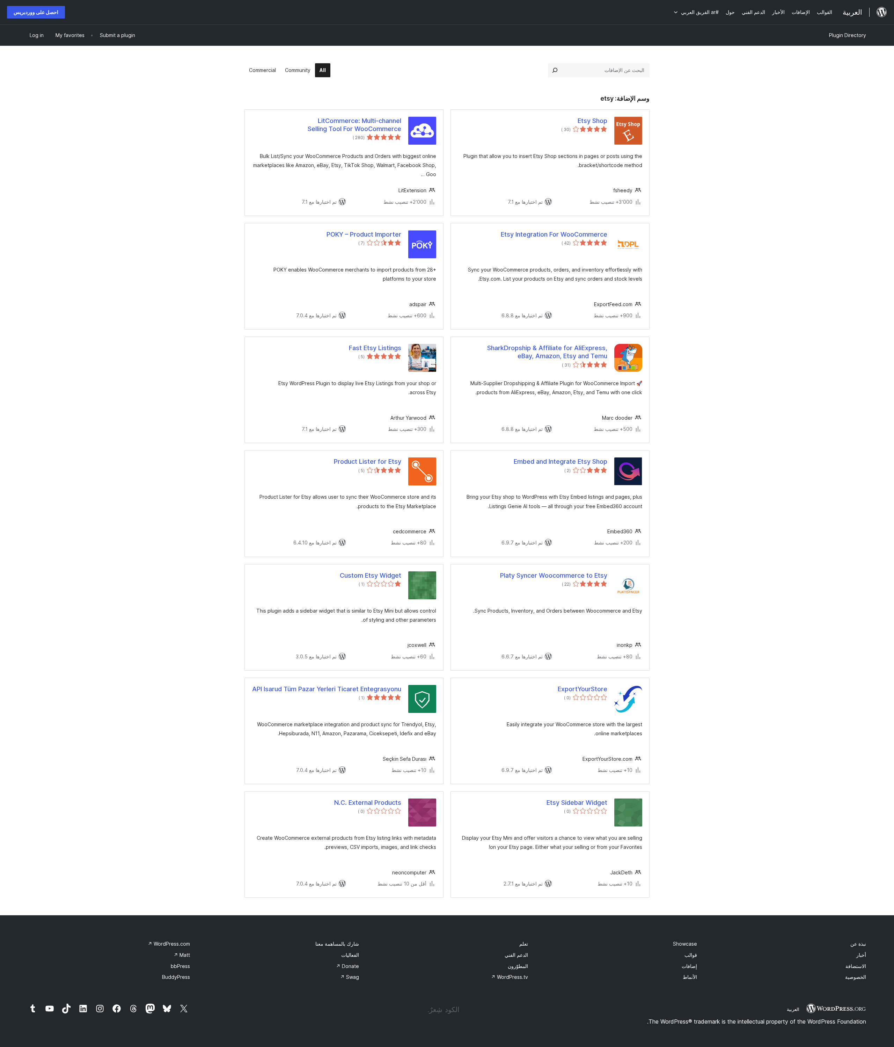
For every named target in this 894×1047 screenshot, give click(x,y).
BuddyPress (176, 977)
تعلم (523, 944)
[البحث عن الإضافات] (555, 70)
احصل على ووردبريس (36, 12)
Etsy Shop (592, 120)
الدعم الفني (516, 955)
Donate (347, 966)
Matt (182, 955)
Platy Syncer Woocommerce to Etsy (553, 575)
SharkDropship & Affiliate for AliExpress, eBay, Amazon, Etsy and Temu (547, 352)
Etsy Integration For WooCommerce (554, 234)
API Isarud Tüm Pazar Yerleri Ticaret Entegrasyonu (326, 689)
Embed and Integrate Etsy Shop (560, 461)
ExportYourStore (582, 689)
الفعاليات (350, 955)
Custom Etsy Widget (370, 575)
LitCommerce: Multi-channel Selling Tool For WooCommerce (354, 124)
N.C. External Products (367, 802)
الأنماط (690, 977)
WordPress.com (169, 944)
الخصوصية (855, 977)
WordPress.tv (509, 977)
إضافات (689, 966)
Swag (349, 977)
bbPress (180, 966)
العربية (793, 1009)
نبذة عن (858, 944)
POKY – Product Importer (364, 234)
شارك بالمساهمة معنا (337, 944)
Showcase (685, 944)
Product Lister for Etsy (367, 461)
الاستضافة (855, 966)
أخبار (861, 955)
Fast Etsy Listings (375, 348)
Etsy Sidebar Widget (577, 802)
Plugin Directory (847, 35)
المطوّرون (518, 966)
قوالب (690, 955)
